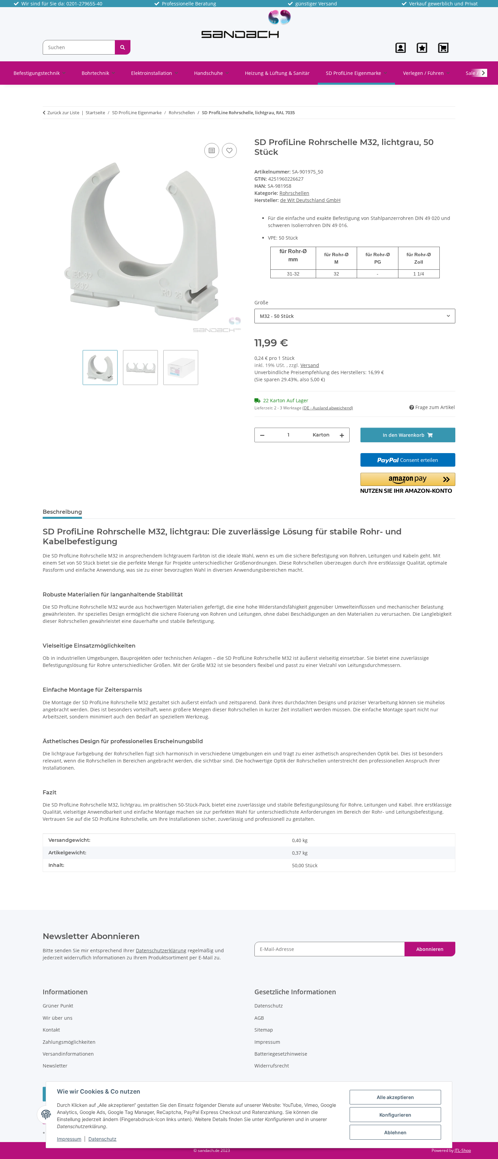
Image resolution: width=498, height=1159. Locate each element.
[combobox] (354, 316)
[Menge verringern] (262, 435)
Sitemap (263, 1029)
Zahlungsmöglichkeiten (69, 1042)
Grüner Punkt (58, 1005)
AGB (259, 1018)
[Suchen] (122, 47)
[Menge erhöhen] (341, 435)
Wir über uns (57, 1018)
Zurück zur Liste (63, 112)
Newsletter (55, 1065)
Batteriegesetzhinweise (280, 1054)
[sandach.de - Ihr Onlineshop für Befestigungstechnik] (246, 23)
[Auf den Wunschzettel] (229, 150)
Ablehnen (395, 1132)
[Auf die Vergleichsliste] (211, 150)
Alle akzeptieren (395, 1097)
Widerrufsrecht (271, 1065)
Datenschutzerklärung (161, 950)
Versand (309, 365)
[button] (400, 48)
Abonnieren (429, 949)
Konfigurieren (395, 1115)
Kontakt (51, 1029)
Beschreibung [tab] (62, 512)
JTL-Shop (463, 1150)
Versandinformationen (68, 1054)
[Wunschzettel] (422, 48)
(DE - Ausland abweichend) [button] (328, 408)
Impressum (69, 1139)
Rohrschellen (294, 193)
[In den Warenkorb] (48, 134)
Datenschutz (102, 1139)
